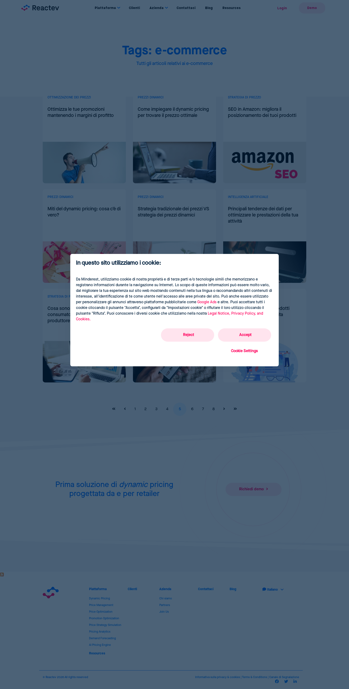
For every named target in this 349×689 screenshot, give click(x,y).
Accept (245, 335)
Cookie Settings (244, 351)
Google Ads (207, 302)
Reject (188, 335)
